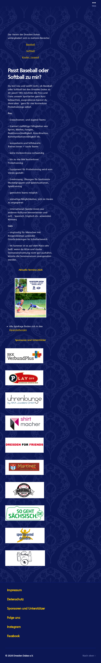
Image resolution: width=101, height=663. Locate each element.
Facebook (13, 636)
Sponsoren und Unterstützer (26, 608)
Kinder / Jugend (30, 57)
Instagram (14, 627)
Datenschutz (15, 599)
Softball (30, 50)
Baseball (30, 44)
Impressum (14, 590)
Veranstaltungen (18, 329)
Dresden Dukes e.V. (23, 655)
